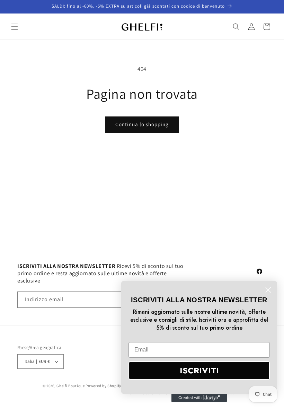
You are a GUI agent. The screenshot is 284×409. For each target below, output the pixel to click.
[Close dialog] (268, 290)
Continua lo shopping (142, 124)
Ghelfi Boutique (70, 385)
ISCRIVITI (199, 370)
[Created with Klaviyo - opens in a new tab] (199, 398)
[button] (14, 26)
